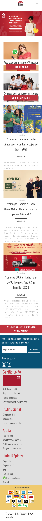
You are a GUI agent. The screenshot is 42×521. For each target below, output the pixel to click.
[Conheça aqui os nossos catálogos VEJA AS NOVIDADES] (21, 87)
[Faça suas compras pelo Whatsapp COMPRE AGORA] (21, 56)
